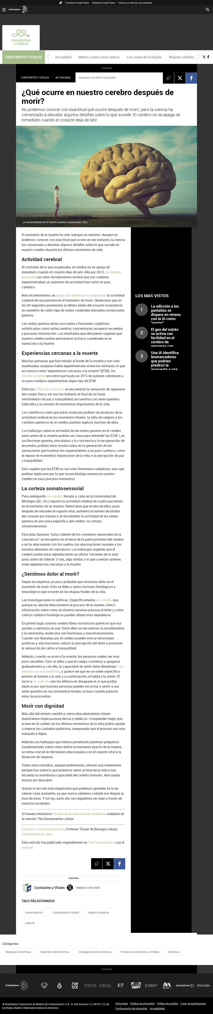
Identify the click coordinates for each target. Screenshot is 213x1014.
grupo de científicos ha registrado (81, 295)
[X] (180, 78)
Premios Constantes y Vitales (140, 952)
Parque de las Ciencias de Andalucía (79, 813)
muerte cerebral (98, 912)
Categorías (10, 943)
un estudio (55, 496)
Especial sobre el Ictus (54, 952)
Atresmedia (16, 985)
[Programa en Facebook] (208, 57)
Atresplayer (185, 985)
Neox (75, 985)
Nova (90, 985)
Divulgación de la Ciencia (95, 952)
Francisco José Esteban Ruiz (43, 829)
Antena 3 (44, 985)
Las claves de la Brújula (144, 57)
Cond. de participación (193, 1003)
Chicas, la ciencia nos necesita (135, 2)
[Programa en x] (204, 57)
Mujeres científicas (183, 57)
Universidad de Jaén (37, 834)
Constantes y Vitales (35, 77)
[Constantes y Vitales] (21, 37)
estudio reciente (33, 376)
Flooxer (203, 985)
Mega (105, 985)
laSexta (59, 985)
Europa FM (151, 985)
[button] (48, 57)
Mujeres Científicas (18, 952)
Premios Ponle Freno (103, 2)
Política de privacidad (142, 1003)
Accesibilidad (157, 1008)
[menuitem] (63, 57)
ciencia (30, 923)
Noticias (174, 952)
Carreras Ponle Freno (77, 2)
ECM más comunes (49, 389)
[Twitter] (70, 887)
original (27, 847)
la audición (41, 681)
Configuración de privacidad (131, 1008)
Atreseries (121, 985)
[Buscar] (207, 9)
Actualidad (63, 57)
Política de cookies (167, 1003)
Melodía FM (167, 985)
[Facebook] (191, 78)
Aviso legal (121, 1003)
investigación (34, 912)
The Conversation (101, 842)
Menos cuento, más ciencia (99, 57)
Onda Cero (136, 985)
